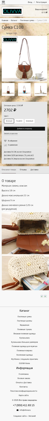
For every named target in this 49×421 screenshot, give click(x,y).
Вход (30, 2)
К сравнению (13, 145)
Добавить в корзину (24, 128)
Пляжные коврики (24, 351)
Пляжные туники (24, 329)
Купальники (24, 338)
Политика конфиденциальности (23, 391)
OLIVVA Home (24, 363)
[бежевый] (24, 59)
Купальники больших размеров (24, 342)
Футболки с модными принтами (24, 359)
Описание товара (9, 170)
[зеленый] (8, 89)
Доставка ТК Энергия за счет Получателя (19, 159)
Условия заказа (23, 378)
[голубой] (24, 89)
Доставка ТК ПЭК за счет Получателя (17, 152)
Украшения (24, 325)
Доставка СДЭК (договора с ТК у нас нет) (19, 155)
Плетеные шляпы (24, 321)
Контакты (24, 387)
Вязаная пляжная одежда (24, 334)
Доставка (34, 170)
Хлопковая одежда (24, 355)
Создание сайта (19, 416)
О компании (24, 374)
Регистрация (41, 2)
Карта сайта (23, 395)
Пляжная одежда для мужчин (24, 346)
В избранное (12, 141)
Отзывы (23, 170)
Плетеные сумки (25, 317)
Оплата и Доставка (23, 383)
